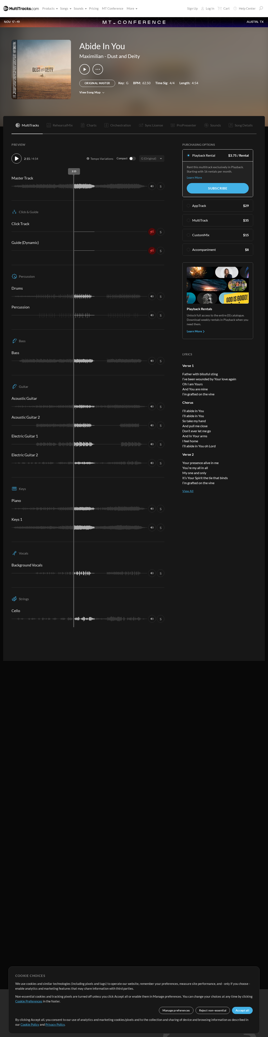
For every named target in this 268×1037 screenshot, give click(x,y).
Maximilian (91, 56)
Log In (210, 8)
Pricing (94, 8)
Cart (226, 8)
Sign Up (192, 8)
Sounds (79, 8)
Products (48, 8)
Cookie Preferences (28, 1001)
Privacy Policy (55, 1024)
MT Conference (112, 8)
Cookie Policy (30, 1024)
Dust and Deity (123, 56)
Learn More (194, 177)
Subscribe (217, 188)
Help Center (247, 8)
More (130, 8)
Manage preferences (176, 1010)
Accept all (242, 1010)
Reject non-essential (213, 1010)
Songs (64, 8)
